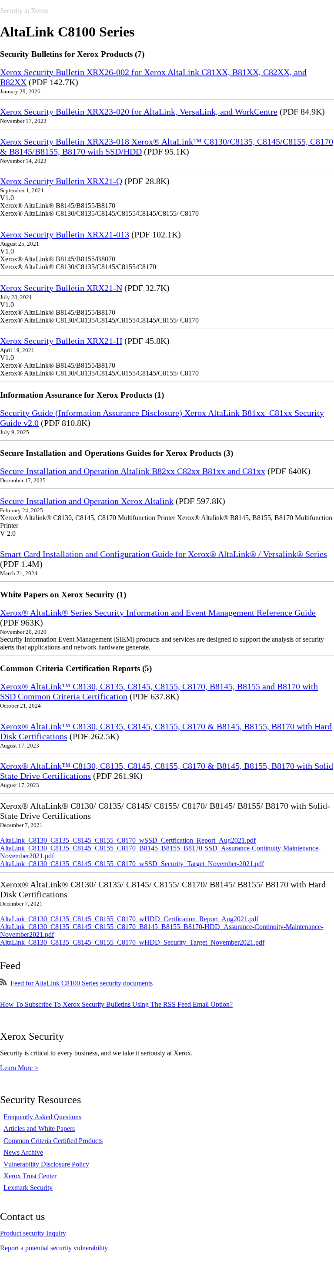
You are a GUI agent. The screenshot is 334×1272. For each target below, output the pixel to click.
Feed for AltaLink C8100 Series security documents (81, 983)
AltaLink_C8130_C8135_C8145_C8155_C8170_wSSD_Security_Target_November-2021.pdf (132, 863)
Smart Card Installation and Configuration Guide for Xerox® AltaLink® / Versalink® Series (163, 554)
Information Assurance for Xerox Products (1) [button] (82, 394)
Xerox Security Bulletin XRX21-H (61, 341)
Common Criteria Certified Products (53, 1140)
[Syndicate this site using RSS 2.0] (3, 983)
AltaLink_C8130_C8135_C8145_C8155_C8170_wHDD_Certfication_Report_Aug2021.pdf (129, 919)
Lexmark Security (28, 1187)
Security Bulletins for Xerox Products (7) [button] (72, 54)
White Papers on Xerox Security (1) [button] (63, 594)
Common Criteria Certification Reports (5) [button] (76, 668)
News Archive (23, 1152)
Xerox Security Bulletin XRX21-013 (64, 234)
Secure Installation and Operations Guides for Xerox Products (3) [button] (116, 453)
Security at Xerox (24, 10)
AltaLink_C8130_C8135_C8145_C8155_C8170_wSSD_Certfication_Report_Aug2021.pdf (128, 840)
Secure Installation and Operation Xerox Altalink (87, 501)
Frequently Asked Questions (42, 1116)
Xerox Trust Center (30, 1176)
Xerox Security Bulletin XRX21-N (61, 288)
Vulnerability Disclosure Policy (46, 1164)
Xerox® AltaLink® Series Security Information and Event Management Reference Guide (158, 612)
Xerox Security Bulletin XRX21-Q (61, 181)
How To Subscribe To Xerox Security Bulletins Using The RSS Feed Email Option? (116, 1004)
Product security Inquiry (33, 1233)
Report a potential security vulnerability (54, 1248)
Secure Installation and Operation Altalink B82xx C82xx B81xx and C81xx (132, 471)
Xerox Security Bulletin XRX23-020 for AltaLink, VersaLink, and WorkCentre (138, 111)
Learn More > (19, 1067)
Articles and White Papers (39, 1128)
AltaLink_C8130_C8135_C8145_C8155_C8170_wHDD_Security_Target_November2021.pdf (132, 942)
